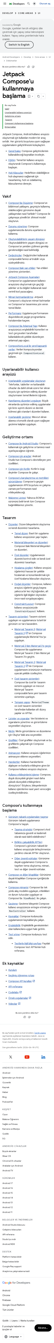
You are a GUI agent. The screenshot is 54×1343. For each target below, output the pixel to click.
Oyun (5, 1114)
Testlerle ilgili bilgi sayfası (27, 943)
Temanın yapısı (22, 702)
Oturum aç (44, 3)
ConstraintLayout (24, 604)
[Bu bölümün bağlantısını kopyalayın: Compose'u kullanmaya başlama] (20, 810)
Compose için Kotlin (19, 469)
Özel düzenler (21, 555)
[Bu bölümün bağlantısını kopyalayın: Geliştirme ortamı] (36, 437)
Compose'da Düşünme (20, 203)
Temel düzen (21, 533)
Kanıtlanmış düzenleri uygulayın (24, 400)
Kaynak (5, 1087)
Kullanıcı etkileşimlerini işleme (23, 774)
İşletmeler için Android (13, 1077)
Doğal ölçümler (22, 584)
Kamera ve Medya (11, 1129)
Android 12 (7, 1207)
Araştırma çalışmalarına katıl (16, 1271)
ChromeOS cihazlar (11, 1161)
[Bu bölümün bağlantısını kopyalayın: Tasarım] (19, 518)
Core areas (25, 13)
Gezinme (13, 903)
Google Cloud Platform (13, 1305)
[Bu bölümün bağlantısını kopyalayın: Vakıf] (14, 197)
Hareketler (14, 762)
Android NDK (8, 1244)
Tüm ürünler (8, 1309)
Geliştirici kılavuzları (11, 1229)
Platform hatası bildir (12, 1256)
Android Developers (11, 57)
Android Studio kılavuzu (13, 1224)
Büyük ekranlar (9, 1151)
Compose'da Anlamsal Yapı (22, 326)
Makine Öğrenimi (10, 1119)
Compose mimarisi (18, 887)
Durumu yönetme (17, 226)
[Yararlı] (28, 67)
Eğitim (11, 160)
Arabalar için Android (12, 1165)
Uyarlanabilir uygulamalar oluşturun (26, 380)
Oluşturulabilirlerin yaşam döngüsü (26, 239)
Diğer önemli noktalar (25, 858)
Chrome (6, 1295)
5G (3, 1138)
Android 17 (7, 1183)
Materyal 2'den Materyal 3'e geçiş (32, 646)
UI (39, 13)
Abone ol (43, 1327)
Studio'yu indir (9, 1239)
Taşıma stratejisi (23, 829)
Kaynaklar (13, 916)
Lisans (15, 1320)
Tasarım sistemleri (18, 616)
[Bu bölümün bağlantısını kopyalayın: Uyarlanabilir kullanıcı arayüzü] (19, 374)
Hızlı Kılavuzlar (15, 172)
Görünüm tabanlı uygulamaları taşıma (28, 816)
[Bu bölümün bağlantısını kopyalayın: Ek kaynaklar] (27, 964)
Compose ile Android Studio (23, 443)
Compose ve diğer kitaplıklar (23, 874)
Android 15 (7, 1192)
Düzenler (13, 524)
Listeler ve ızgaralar (19, 718)
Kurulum (12, 970)
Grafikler (13, 740)
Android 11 (7, 1212)
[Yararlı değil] (33, 67)
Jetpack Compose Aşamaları (23, 277)
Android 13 (7, 1202)
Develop (7, 13)
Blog (4, 1097)
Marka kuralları (27, 1320)
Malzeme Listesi (17, 497)
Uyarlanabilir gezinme (19, 417)
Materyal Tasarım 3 (24, 629)
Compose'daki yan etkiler (21, 268)
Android (6, 1072)
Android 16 (7, 1188)
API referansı (15, 986)
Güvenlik (6, 1082)
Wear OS (6, 1156)
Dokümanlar (11, 60)
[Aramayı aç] (28, 3)
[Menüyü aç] (5, 3)
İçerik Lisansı (40, 1033)
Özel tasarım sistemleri (26, 678)
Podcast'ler (7, 1101)
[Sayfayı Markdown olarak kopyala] (38, 96)
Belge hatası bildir (10, 1261)
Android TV (7, 1170)
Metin (11, 731)
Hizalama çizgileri (23, 567)
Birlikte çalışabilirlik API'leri (28, 842)
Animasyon (14, 753)
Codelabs (13, 992)
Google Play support (11, 1266)
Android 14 (7, 1197)
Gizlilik (5, 1133)
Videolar (12, 1003)
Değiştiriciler (15, 255)
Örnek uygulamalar (18, 998)
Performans (14, 313)
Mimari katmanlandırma (20, 297)
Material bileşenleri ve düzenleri (31, 542)
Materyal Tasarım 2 (24, 662)
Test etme (14, 934)
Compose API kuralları (20, 981)
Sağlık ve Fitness (10, 1124)
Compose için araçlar (19, 456)
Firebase (6, 1300)
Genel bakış (14, 151)
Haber (5, 1092)
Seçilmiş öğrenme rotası (21, 975)
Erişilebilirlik (14, 925)
